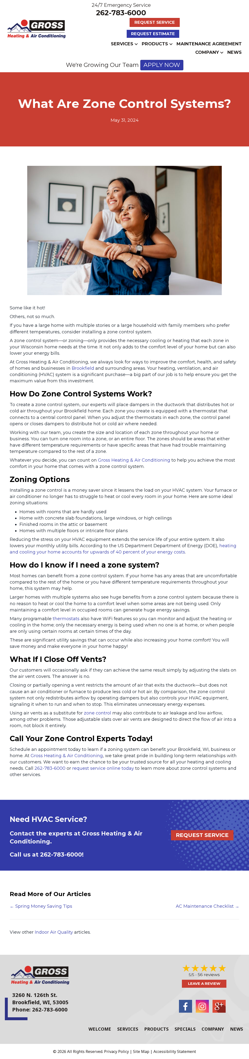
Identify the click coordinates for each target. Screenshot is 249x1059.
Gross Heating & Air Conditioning (134, 460)
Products (155, 44)
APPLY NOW (161, 64)
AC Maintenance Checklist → (207, 906)
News (234, 52)
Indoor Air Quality (54, 932)
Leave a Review (204, 983)
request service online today (103, 768)
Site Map (141, 1051)
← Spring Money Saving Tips (41, 906)
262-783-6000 (121, 12)
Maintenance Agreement (209, 44)
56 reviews (209, 974)
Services (122, 44)
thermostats (66, 618)
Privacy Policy (116, 1051)
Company (207, 52)
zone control (97, 713)
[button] (136, 44)
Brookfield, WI (31, 1002)
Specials (185, 1029)
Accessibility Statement (174, 1051)
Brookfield (83, 368)
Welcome (100, 1029)
